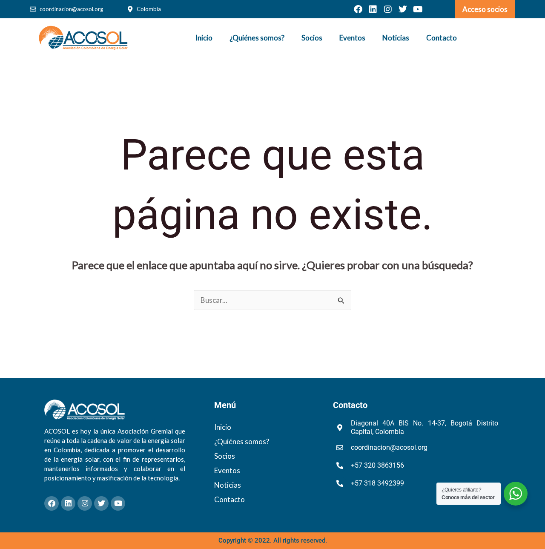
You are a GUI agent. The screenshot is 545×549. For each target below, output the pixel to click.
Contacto (441, 37)
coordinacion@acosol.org (71, 9)
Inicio (203, 37)
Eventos (352, 37)
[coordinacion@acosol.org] (33, 9)
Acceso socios (485, 9)
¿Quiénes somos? (256, 37)
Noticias (395, 37)
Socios (311, 37)
